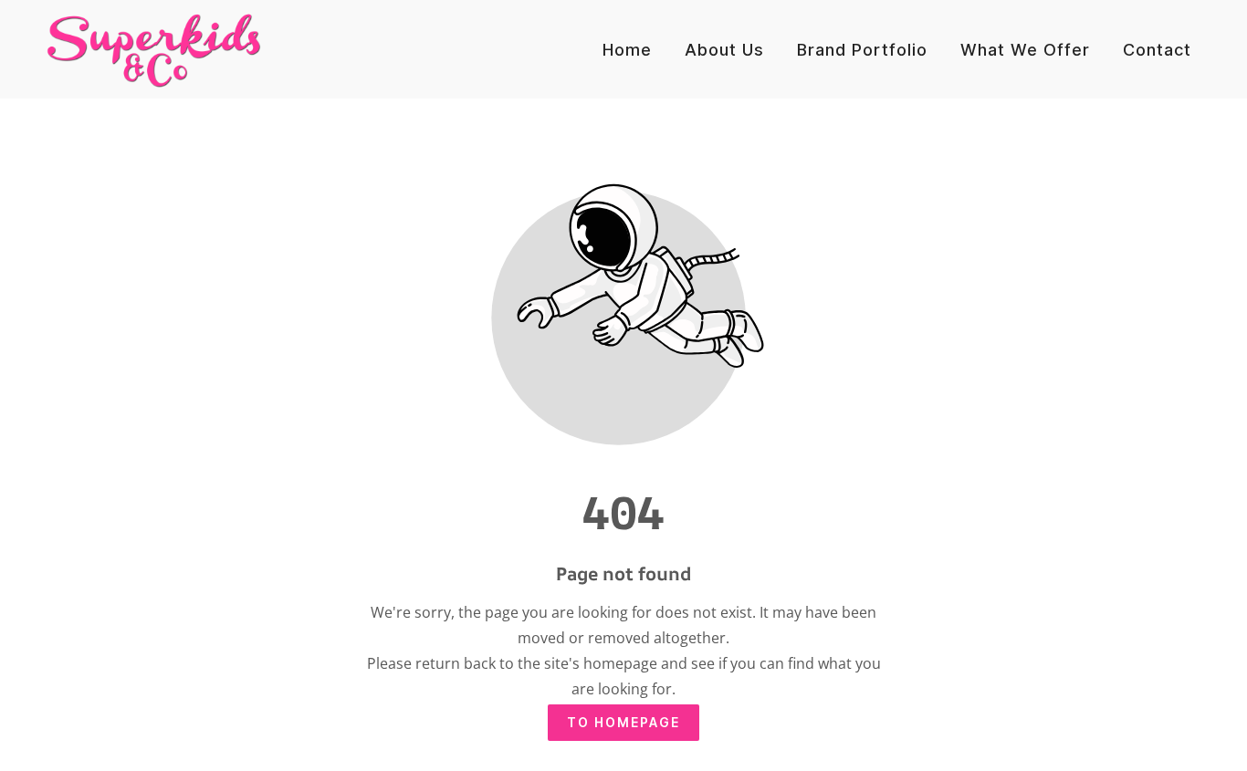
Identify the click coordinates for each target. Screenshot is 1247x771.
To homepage (623, 722)
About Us (724, 49)
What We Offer (1025, 49)
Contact (1157, 49)
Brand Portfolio (862, 49)
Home (627, 49)
